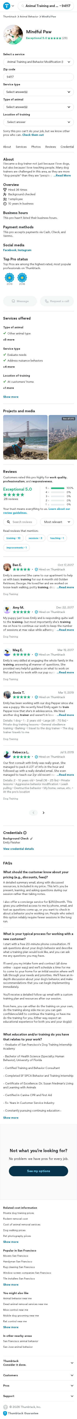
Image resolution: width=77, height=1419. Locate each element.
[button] (13, 35)
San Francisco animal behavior (20, 1341)
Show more (10, 1242)
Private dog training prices (18, 1213)
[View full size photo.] (25, 437)
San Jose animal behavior (18, 1347)
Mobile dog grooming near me (21, 1315)
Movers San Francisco (15, 1255)
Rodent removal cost (15, 1218)
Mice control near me (15, 1310)
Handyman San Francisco (17, 1261)
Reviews (50, 146)
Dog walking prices (14, 1230)
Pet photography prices (17, 1236)
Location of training (16, 114)
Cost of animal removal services (21, 1224)
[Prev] (33, 813)
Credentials (68, 146)
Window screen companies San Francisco (27, 1272)
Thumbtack (9, 16)
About (7, 146)
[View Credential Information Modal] (24, 833)
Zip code (9, 69)
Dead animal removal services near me (25, 1304)
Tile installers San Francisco (19, 1278)
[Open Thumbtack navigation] (9, 6)
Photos (36, 146)
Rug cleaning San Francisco (19, 1267)
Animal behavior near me (17, 1298)
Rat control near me (15, 1321)
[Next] (43, 813)
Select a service (13, 54)
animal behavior (29, 16)
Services (21, 146)
